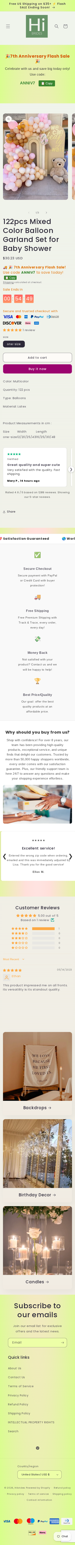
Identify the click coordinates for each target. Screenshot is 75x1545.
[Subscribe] (62, 1342)
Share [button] (11, 512)
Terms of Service (21, 1386)
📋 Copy (47, 83)
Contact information (39, 1500)
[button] (8, 26)
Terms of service (38, 1494)
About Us (14, 1368)
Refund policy (62, 1487)
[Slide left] (28, 212)
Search (13, 1431)
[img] (12, 970)
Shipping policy (62, 1494)
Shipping (8, 282)
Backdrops (35, 1108)
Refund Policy (18, 1404)
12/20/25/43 (26, 437)
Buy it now (37, 369)
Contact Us (16, 1377)
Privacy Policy (18, 1395)
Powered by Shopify (38, 1487)
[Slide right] (46, 212)
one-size (14, 344)
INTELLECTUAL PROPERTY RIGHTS (31, 1422)
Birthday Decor (35, 1195)
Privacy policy (15, 1494)
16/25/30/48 (45, 437)
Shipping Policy (19, 1413)
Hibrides (20, 1487)
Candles (35, 1282)
